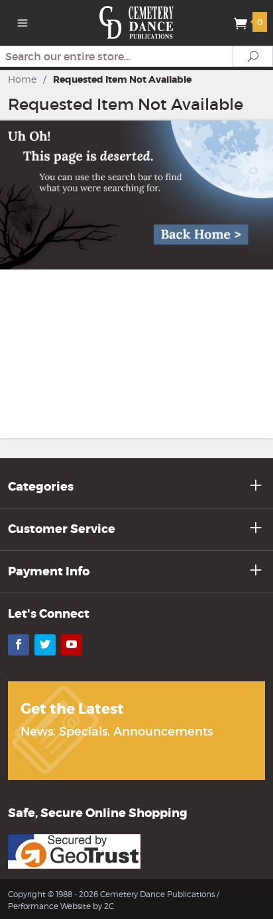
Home (22, 79)
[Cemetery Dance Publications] (136, 21)
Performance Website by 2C (61, 906)
